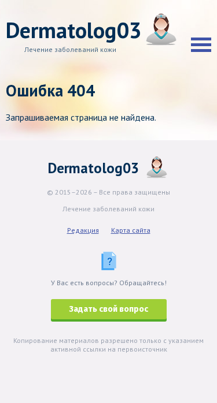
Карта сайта (130, 230)
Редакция (83, 230)
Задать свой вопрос (108, 309)
